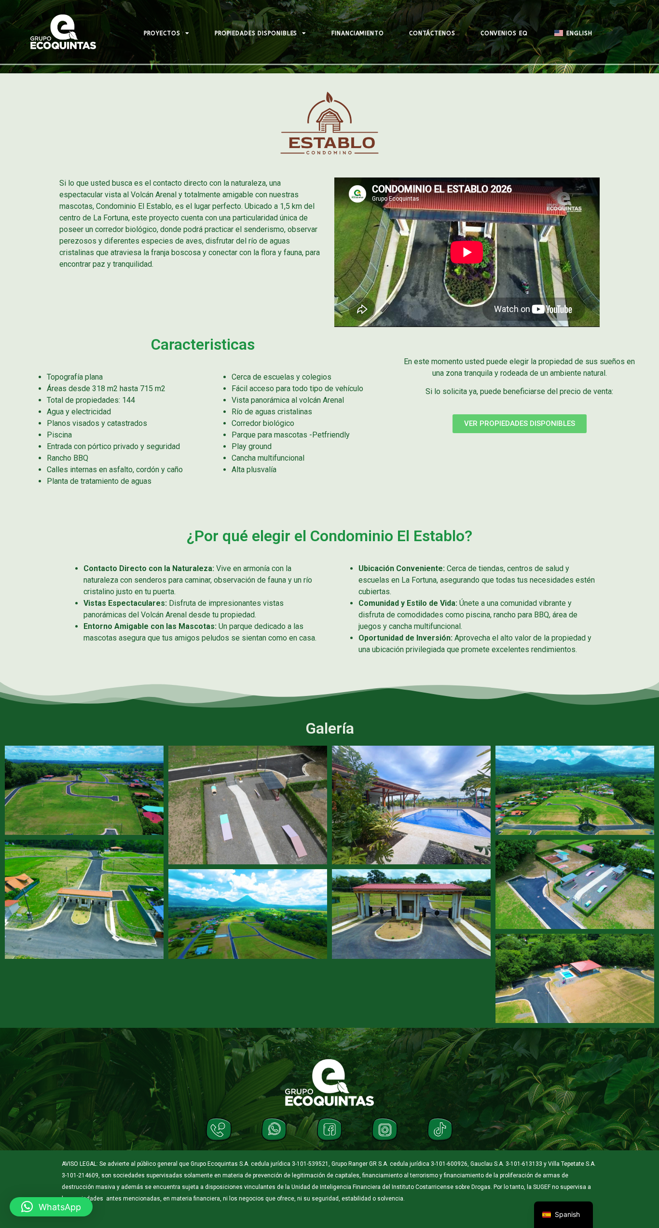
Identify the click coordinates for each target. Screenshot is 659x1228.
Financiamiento (357, 33)
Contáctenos (432, 33)
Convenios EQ (504, 33)
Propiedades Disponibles (256, 33)
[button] (51, 1206)
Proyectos (162, 33)
